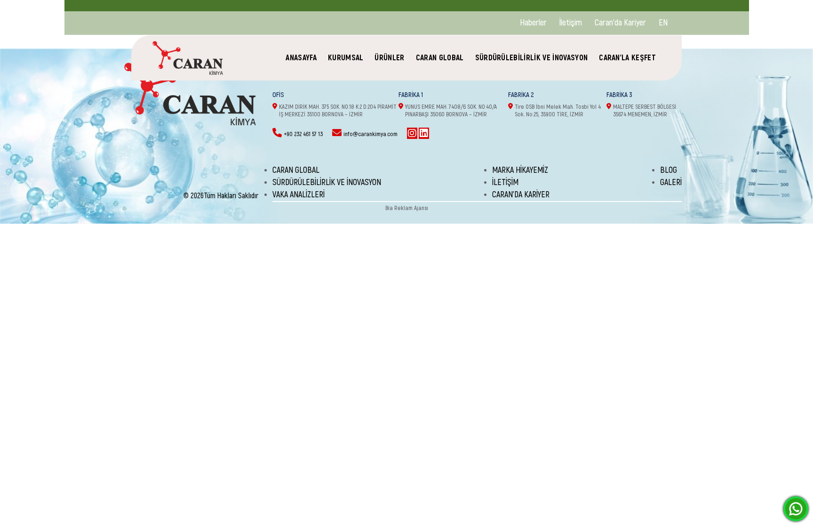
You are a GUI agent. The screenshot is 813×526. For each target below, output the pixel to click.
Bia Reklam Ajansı (406, 208)
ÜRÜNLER (389, 58)
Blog (668, 170)
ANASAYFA (301, 58)
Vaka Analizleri (298, 194)
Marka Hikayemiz (520, 170)
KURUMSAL (346, 58)
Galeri (671, 182)
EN (663, 22)
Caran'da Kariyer (620, 22)
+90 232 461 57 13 (303, 134)
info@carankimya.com (370, 134)
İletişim (570, 22)
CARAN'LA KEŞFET (627, 58)
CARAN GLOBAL (440, 58)
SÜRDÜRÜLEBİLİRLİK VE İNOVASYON (531, 58)
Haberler (533, 22)
